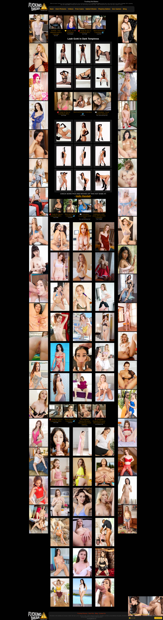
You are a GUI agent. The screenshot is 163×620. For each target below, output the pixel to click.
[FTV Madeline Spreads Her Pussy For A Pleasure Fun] (38, 375)
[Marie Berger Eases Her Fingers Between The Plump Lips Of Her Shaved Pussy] (82, 502)
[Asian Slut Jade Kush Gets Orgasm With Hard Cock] (38, 259)
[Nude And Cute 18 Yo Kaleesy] (127, 317)
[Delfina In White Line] (127, 144)
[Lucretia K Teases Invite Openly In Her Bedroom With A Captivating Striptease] (38, 461)
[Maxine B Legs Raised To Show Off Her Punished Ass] (82, 532)
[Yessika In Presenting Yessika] (82, 266)
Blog (125, 9)
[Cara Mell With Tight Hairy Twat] (104, 387)
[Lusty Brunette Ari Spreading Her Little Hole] (38, 317)
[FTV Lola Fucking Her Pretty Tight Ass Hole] (82, 327)
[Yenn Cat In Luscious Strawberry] (59, 471)
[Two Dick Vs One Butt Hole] (104, 532)
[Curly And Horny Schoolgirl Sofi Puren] (59, 592)
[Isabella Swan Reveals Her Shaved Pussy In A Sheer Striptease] (127, 230)
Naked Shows (91, 9)
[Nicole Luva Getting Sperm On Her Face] (59, 441)
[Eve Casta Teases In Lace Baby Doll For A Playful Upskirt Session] (127, 115)
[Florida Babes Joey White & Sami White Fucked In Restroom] (38, 230)
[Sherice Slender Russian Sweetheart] (59, 327)
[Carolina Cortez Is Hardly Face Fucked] (82, 357)
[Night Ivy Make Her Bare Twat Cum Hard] (82, 297)
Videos (70, 9)
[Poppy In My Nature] (38, 115)
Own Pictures (60, 9)
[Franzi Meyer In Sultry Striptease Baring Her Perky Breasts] (127, 288)
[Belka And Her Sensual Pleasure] (127, 375)
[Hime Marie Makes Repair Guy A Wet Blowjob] (104, 592)
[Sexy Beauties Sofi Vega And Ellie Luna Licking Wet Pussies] (127, 404)
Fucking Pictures (82, 613)
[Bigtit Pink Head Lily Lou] (38, 86)
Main (52, 9)
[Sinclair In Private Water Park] (59, 532)
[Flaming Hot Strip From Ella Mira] (104, 562)
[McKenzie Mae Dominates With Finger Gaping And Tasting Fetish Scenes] (127, 519)
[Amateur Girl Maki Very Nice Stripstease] (38, 144)
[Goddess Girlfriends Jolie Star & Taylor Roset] (59, 236)
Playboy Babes (104, 9)
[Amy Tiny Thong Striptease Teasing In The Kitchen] (38, 173)
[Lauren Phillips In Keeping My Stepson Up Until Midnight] (82, 236)
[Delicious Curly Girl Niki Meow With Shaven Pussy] (127, 259)
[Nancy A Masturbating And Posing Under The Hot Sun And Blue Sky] (127, 86)
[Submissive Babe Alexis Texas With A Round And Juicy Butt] (38, 28)
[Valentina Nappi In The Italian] (82, 592)
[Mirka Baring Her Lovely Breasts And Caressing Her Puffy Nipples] (127, 461)
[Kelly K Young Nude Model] (82, 441)
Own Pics (91, 613)
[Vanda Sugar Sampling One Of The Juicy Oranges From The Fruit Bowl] (59, 502)
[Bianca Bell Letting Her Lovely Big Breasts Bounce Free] (38, 57)
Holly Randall (83, 196)
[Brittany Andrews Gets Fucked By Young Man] (127, 57)
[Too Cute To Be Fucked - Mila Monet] (104, 471)
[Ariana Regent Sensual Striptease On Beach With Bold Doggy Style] (38, 432)
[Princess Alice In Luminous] (82, 562)
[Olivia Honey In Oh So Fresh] (38, 202)
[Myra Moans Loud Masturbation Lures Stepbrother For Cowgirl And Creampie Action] (127, 432)
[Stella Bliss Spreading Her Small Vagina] (127, 173)
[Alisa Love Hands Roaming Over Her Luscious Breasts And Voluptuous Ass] (82, 471)
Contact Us (102, 613)
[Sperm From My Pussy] (104, 502)
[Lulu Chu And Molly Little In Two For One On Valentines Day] (104, 357)
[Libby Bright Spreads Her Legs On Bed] (82, 387)
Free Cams (79, 9)
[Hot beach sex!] (38, 346)
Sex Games (116, 9)
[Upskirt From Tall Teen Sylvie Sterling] (104, 297)
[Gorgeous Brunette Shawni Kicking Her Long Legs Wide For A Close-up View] (59, 266)
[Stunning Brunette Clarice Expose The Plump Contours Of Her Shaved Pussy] (38, 490)
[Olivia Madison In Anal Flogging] (38, 288)
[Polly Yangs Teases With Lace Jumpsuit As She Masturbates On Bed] (38, 404)
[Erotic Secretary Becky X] (104, 441)
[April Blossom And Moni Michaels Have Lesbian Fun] (38, 519)
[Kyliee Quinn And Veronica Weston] (59, 387)
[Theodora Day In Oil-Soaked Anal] (59, 297)
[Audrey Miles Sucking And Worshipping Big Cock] (59, 562)
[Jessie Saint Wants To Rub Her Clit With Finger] (127, 202)
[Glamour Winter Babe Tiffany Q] (104, 266)
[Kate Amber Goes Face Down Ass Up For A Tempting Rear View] (59, 357)
